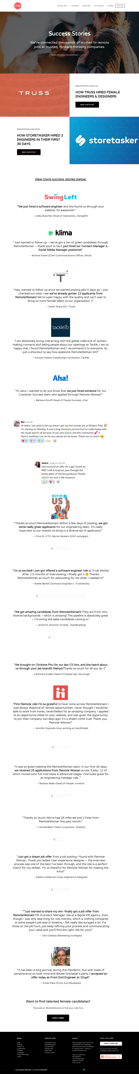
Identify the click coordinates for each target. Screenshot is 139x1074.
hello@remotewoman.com (109, 1051)
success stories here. (79, 1050)
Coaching (110, 6)
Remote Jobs (61, 6)
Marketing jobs (50, 1044)
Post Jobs (120, 6)
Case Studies (86, 6)
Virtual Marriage (23, 1054)
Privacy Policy (111, 1049)
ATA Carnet (76, 1063)
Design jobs (49, 1048)
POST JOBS (58, 1018)
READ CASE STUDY (87, 105)
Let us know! (83, 55)
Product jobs (49, 1046)
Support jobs (49, 1052)
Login (19, 1056)
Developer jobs (50, 1042)
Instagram (20, 1052)
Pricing (19, 1044)
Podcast (20, 1050)
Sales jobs (48, 1050)
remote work (78, 1048)
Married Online (77, 1061)
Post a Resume (99, 6)
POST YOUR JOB (111, 1043)
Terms (102, 1049)
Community (75, 6)
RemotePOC (76, 1057)
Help (19, 1042)
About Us (20, 1046)
